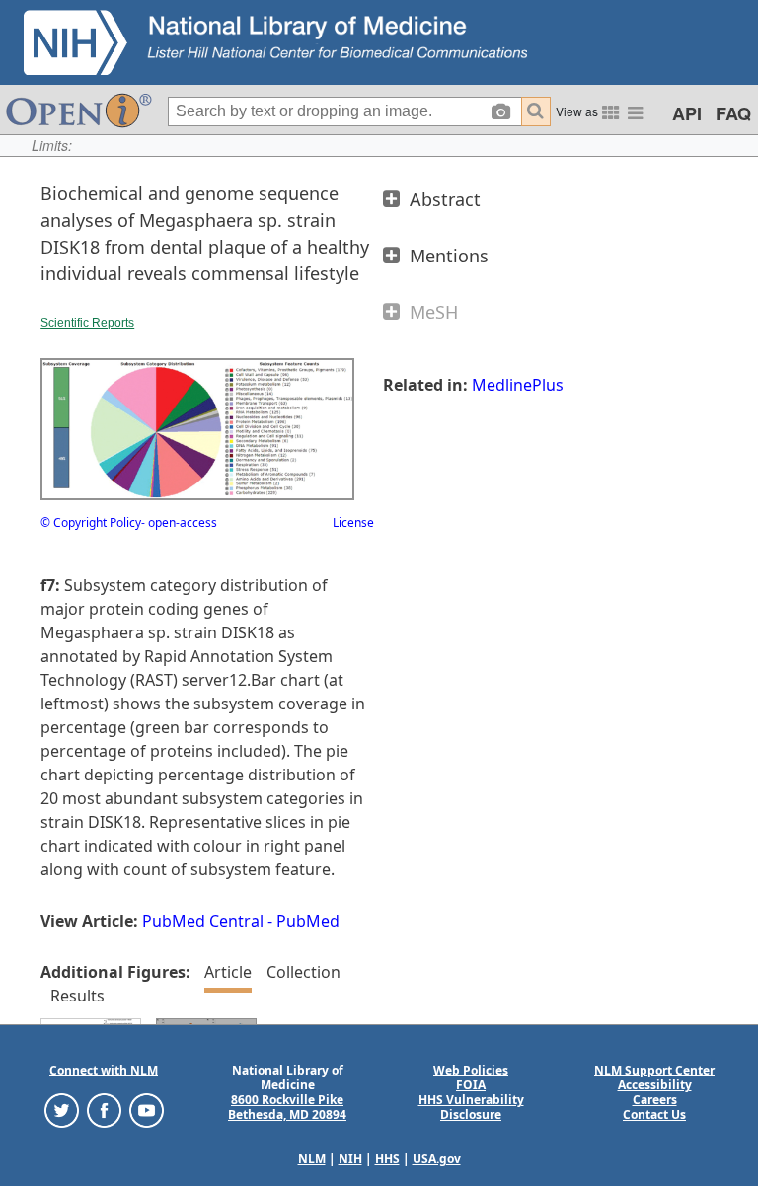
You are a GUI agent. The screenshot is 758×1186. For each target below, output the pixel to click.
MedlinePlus (518, 385)
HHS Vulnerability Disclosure (471, 1107)
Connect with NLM (103, 1070)
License (353, 522)
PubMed (308, 920)
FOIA (471, 1084)
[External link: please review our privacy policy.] (61, 1109)
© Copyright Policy (90, 522)
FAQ (733, 113)
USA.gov (437, 1158)
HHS (387, 1158)
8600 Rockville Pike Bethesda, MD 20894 (287, 1107)
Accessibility (655, 1084)
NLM (312, 1158)
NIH (350, 1158)
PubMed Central (203, 920)
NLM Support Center (654, 1070)
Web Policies (470, 1070)
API (687, 113)
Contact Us (654, 1114)
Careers (655, 1099)
